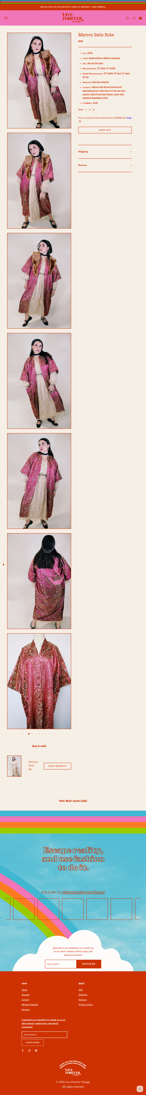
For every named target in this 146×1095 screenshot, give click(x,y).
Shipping (83, 151)
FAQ (81, 990)
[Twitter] (90, 110)
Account (26, 994)
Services (26, 1009)
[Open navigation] (6, 18)
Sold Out (105, 130)
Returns (82, 165)
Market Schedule (30, 1004)
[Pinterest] (93, 110)
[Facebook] (86, 110)
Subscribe (88, 964)
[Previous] (23, 733)
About (24, 990)
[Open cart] (140, 18)
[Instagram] (29, 1050)
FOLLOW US (73, 892)
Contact (25, 999)
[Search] (127, 17)
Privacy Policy (86, 1004)
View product (57, 766)
